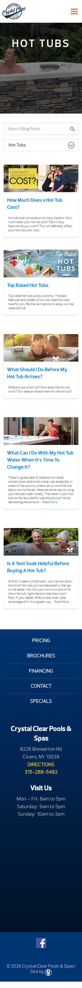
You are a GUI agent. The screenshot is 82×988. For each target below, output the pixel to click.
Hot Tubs (17, 145)
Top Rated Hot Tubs (28, 285)
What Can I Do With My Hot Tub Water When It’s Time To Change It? (40, 460)
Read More (50, 502)
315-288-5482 (41, 772)
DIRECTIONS (41, 764)
